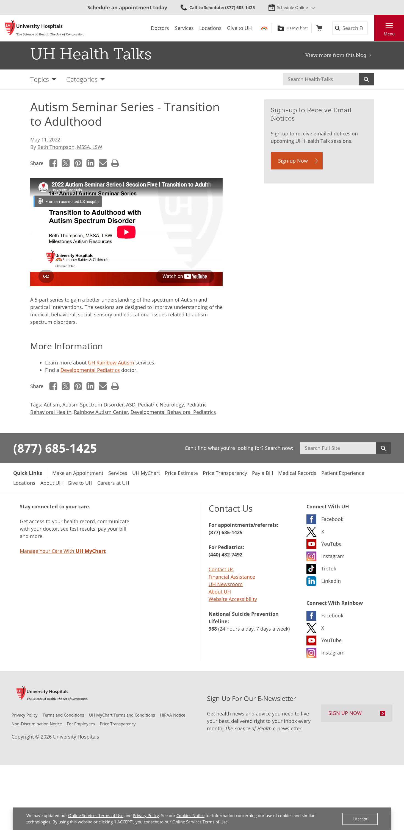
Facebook (53, 163)
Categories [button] (82, 79)
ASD (130, 404)
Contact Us (221, 569)
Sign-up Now (293, 160)
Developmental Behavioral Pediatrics (173, 412)
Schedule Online (292, 7)
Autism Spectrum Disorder (93, 404)
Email (103, 163)
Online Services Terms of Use (95, 815)
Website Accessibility (233, 599)
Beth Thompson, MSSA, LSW (69, 147)
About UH (220, 591)
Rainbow (264, 28)
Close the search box (371, 28)
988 (213, 628)
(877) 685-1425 (55, 448)
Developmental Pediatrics (90, 370)
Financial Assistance (232, 576)
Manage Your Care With (63, 551)
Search (366, 79)
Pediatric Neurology (161, 404)
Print (115, 163)
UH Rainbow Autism (111, 362)
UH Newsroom (226, 584)
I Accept (360, 818)
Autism (52, 404)
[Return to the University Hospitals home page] (44, 28)
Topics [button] (39, 79)
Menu (389, 34)
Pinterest (78, 163)
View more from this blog (335, 55)
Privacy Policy (146, 815)
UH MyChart (297, 28)
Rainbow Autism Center (101, 412)
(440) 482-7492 (225, 554)
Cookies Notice (190, 815)
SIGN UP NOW (345, 713)
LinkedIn (91, 163)
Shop (319, 28)
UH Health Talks (91, 54)
